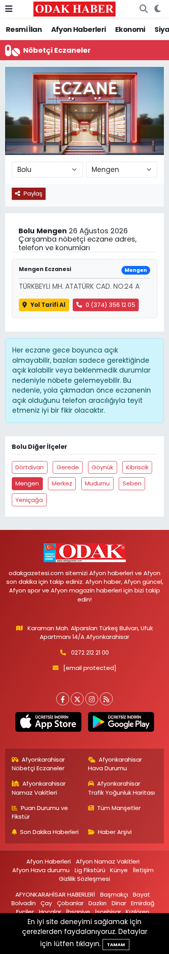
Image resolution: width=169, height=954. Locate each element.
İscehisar (108, 912)
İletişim (143, 870)
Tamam (116, 944)
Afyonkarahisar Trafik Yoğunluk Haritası (121, 787)
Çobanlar (70, 903)
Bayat (141, 894)
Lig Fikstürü (90, 870)
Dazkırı (97, 903)
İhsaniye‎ (78, 912)
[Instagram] (91, 698)
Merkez (62, 483)
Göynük (102, 467)
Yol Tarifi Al (48, 305)
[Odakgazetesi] (74, 9)
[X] (77, 698)
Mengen (27, 483)
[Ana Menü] (9, 8)
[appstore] (48, 723)
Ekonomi (130, 29)
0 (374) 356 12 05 (110, 305)
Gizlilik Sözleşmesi (84, 879)
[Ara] (143, 9)
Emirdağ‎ (142, 903)
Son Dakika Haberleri (49, 832)
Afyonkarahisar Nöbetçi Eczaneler (38, 763)
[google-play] (121, 723)
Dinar (119, 903)
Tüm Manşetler (119, 808)
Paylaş (33, 193)
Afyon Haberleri (78, 29)
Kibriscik (137, 467)
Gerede (68, 467)
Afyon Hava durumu (41, 870)
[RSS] (106, 698)
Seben (132, 483)
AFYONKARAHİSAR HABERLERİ (55, 894)
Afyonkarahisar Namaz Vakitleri (39, 787)
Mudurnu (97, 483)
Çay (46, 903)
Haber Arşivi (115, 832)
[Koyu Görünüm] (157, 9)
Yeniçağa (29, 500)
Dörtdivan (29, 467)
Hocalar (50, 912)
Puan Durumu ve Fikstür (40, 812)
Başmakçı (114, 894)
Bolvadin (23, 903)
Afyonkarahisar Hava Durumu (115, 763)
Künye (119, 870)
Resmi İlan (24, 29)
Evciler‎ (25, 912)
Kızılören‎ (137, 912)
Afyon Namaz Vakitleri (108, 861)
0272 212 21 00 (90, 652)
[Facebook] (62, 698)
